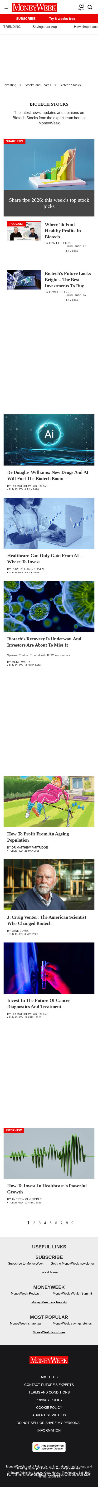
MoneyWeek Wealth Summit (72, 1293)
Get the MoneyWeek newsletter (72, 1263)
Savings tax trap (45, 27)
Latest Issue (49, 1272)
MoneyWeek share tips (26, 1323)
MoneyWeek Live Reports (49, 1302)
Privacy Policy (49, 1400)
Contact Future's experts (49, 1385)
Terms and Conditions (49, 1392)
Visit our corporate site (64, 1468)
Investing (10, 85)
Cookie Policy (49, 1407)
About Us (49, 1377)
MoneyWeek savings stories (72, 1323)
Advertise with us (49, 1415)
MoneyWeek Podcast (25, 1293)
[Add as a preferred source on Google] (49, 1447)
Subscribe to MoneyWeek (26, 1263)
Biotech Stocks (70, 85)
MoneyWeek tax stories (49, 1332)
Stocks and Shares (38, 85)
